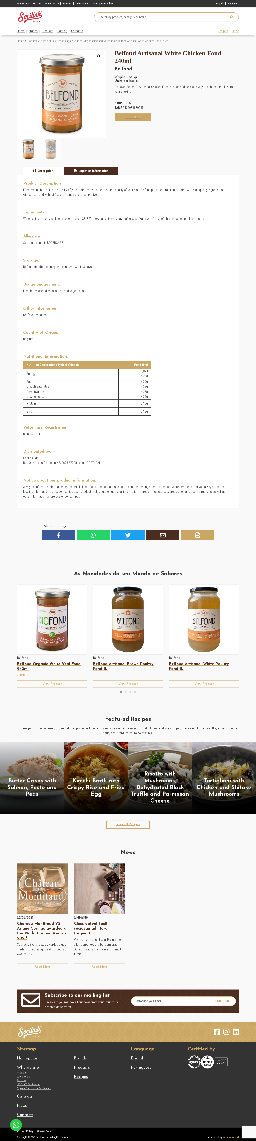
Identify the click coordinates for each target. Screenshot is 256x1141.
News (235, 31)
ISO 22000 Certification (28, 1084)
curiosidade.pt (231, 1137)
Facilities (67, 3)
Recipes (223, 31)
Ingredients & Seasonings (55, 41)
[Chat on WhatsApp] (16, 1125)
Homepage (27, 1058)
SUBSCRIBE (222, 1001)
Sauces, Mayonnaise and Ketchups (94, 41)
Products (47, 31)
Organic (21, 674)
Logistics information (93, 171)
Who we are (23, 3)
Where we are (52, 3)
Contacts (77, 31)
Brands (33, 31)
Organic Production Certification (34, 1088)
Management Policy (103, 3)
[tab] (43, 171)
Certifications (82, 3)
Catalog (62, 31)
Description (45, 171)
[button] (98, 56)
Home (21, 31)
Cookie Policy (45, 1131)
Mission (37, 3)
